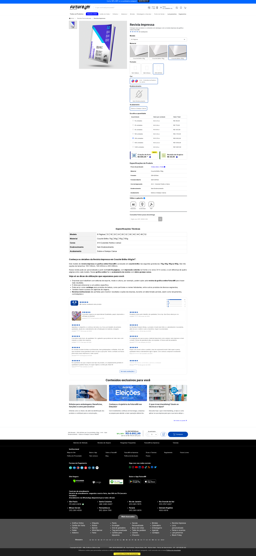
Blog (107, 456)
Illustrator (133, 208)
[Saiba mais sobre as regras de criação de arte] (150, 157)
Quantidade (152, 431)
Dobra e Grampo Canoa (138, 108)
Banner (95, 528)
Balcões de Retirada (80, 443)
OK (160, 219)
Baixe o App (93, 452)
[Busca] (149, 7)
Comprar (179, 434)
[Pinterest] (143, 467)
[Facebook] (152, 467)
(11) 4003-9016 (75, 504)
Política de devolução (131, 456)
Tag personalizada (119, 530)
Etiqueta (95, 523)
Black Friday (177, 535)
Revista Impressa (179, 523)
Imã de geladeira (119, 528)
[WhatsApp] (177, 8)
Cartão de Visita (78, 525)
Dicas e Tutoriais (151, 452)
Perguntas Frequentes (128, 443)
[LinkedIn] (140, 467)
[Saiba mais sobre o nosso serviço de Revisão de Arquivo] (176, 157)
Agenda (155, 530)
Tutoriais (176, 443)
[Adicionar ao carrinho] (163, 434)
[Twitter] (155, 467)
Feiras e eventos (178, 530)
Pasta (114, 523)
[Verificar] (78, 481)
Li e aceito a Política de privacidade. (127, 554)
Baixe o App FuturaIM (137, 477)
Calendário (156, 525)
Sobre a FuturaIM (111, 452)
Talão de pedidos (139, 530)
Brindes (155, 523)
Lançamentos (177, 533)
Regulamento (168, 452)
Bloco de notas (138, 528)
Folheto (75, 528)
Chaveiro (135, 535)
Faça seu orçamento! (151, 2)
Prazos (148, 456)
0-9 (162, 540)
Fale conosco (93, 456)
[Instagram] (133, 467)
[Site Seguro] (97, 481)
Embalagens (157, 528)
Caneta (135, 533)
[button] (158, 32)
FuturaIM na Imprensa (151, 443)
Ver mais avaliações (127, 371)
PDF (151, 208)
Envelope (116, 525)
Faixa (94, 533)
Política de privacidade (173, 550)
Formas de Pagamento (78, 463)
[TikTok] (146, 467)
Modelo (132, 36)
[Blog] (149, 467)
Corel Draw (142, 208)
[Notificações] (181, 8)
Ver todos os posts (180, 420)
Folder (74, 530)
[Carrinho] (185, 8)
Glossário (79, 540)
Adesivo (75, 533)
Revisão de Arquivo (104, 443)
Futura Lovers (184, 452)
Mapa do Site (71, 452)
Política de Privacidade (74, 456)
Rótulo (94, 525)
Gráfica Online (78, 523)
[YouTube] (136, 467)
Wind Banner (97, 530)
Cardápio (155, 533)
